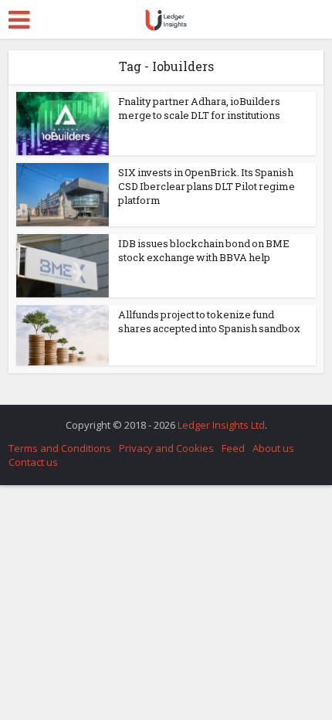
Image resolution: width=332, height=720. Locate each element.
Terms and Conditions (59, 448)
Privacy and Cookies (166, 448)
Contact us (33, 462)
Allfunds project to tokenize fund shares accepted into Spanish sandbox (209, 321)
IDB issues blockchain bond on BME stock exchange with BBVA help (204, 250)
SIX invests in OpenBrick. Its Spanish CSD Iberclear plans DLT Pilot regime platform (206, 186)
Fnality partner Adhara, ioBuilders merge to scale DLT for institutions (199, 108)
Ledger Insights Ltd (221, 425)
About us (273, 448)
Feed (233, 448)
